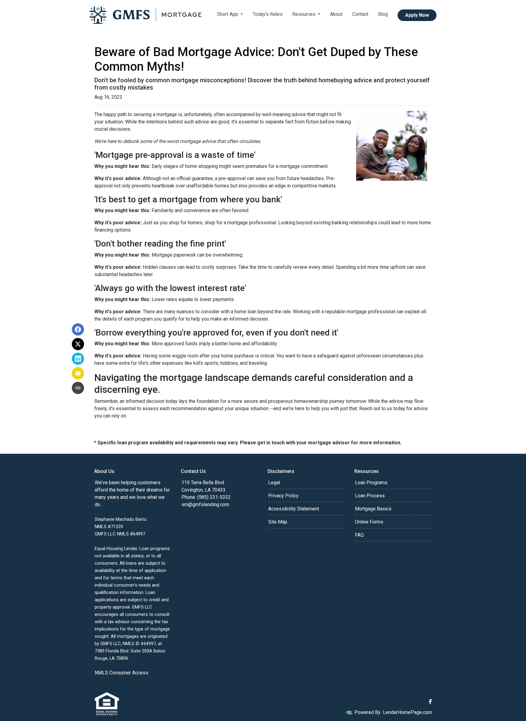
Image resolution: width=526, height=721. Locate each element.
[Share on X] (78, 344)
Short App (228, 14)
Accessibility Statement (293, 509)
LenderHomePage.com (407, 712)
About (336, 14)
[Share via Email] (78, 373)
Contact (360, 14)
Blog (383, 14)
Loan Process (370, 496)
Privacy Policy (283, 496)
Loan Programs (371, 482)
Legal (274, 482)
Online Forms (369, 522)
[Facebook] (430, 701)
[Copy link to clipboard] (78, 388)
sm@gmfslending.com (205, 504)
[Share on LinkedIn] (78, 359)
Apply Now (417, 15)
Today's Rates (267, 14)
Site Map (277, 522)
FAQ (359, 535)
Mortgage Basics (373, 509)
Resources (304, 14)
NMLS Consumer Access (121, 673)
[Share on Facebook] (78, 329)
